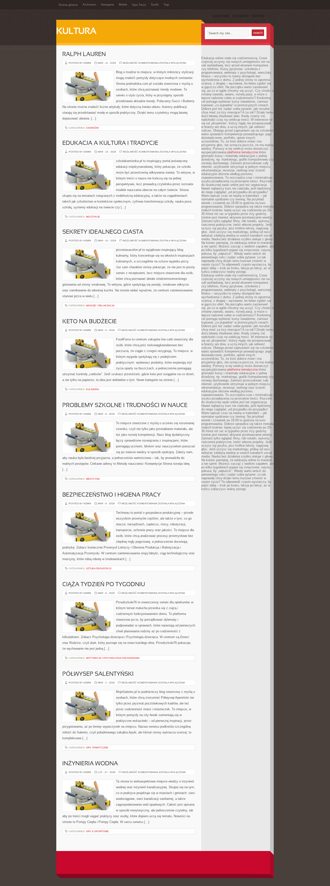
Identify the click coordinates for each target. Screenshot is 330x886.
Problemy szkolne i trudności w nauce (124, 405)
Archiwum (89, 4)
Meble (123, 4)
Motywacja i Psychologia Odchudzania (113, 658)
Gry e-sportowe (97, 831)
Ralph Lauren (84, 54)
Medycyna (93, 479)
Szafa (155, 4)
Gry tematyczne (97, 747)
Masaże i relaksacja (100, 305)
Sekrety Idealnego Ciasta (102, 232)
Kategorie (107, 4)
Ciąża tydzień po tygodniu (103, 584)
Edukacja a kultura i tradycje (110, 143)
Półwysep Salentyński (98, 674)
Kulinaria (92, 389)
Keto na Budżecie (89, 321)
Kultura (76, 32)
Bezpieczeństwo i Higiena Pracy (111, 495)
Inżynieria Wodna (90, 763)
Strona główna (68, 5)
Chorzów (92, 128)
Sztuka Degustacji (98, 568)
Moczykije (93, 216)
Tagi (166, 4)
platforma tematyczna (242, 152)
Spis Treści (139, 5)
